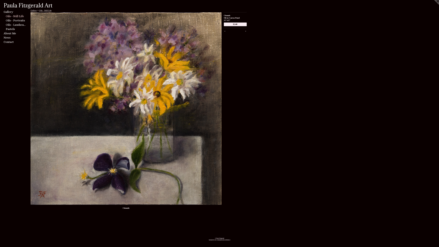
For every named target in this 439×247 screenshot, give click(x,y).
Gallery (8, 11)
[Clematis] (126, 108)
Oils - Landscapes (16, 24)
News (7, 37)
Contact (9, 42)
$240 (235, 24)
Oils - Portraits (15, 20)
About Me (10, 33)
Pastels (10, 29)
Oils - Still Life (15, 16)
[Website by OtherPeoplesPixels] (434, 4)
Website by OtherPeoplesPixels (219, 240)
